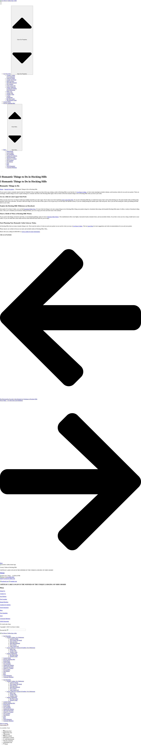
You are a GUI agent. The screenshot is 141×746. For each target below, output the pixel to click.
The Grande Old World (16, 640)
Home (1, 189)
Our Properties (7, 636)
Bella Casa (9, 91)
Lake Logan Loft (11, 85)
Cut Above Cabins (81, 192)
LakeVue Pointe (11, 78)
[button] (4, 725)
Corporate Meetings (12, 167)
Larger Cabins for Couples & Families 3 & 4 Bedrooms (21, 647)
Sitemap (2, 573)
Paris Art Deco (10, 81)
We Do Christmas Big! (9, 659)
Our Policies (10, 161)
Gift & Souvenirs (11, 157)
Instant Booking (4, 602)
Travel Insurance (11, 166)
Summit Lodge (13, 656)
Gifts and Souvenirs (8, 666)
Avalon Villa (10, 93)
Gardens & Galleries (12, 156)
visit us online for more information (31, 231)
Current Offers (7, 658)
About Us (2, 591)
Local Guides (10, 153)
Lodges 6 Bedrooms (12, 653)
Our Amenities (10, 154)
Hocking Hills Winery (53, 217)
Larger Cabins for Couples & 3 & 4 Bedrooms (12, 88)
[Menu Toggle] (1, 2)
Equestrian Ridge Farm (30, 209)
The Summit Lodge (12, 100)
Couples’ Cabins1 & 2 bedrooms (11, 76)
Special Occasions (9, 189)
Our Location (10, 160)
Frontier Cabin (10, 94)
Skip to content (4, 723)
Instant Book (10, 151)
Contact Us (3, 593)
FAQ (8, 163)
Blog (8, 164)
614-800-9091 (10, 577)
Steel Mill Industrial (12, 82)
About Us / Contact (12, 158)
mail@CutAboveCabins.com (7, 578)
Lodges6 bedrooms (10, 96)
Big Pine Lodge (11, 99)
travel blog (90, 226)
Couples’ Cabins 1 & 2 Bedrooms (15, 637)
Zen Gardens (10, 84)
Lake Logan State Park (67, 200)
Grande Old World (11, 80)
